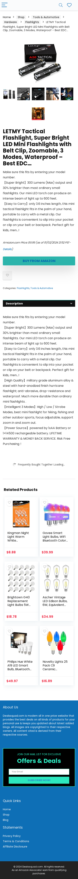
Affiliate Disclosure (15, 846)
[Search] (60, 5)
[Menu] (4, 5)
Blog (5, 820)
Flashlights (32, 22)
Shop (21, 17)
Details (7, 249)
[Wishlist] (69, 5)
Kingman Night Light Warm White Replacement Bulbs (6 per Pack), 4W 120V (18, 542)
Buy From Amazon (39, 261)
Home (7, 17)
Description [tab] (14, 303)
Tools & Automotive (46, 17)
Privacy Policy (12, 836)
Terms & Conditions (16, 841)
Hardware (10, 22)
